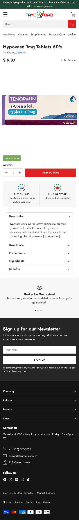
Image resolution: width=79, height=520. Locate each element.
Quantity (8, 165)
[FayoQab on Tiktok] (28, 480)
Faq (38, 502)
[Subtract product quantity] (6, 173)
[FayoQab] (39, 14)
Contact (29, 502)
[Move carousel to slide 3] (41, 310)
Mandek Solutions (46, 493)
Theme (46, 502)
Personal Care (57, 34)
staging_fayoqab (16, 52)
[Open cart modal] (73, 14)
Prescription (12, 158)
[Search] (72, 24)
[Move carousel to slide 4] (43, 310)
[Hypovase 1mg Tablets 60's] (39, 110)
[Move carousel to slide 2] (38, 310)
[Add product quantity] (19, 173)
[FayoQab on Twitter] (10, 480)
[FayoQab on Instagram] (22, 480)
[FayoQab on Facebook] (5, 480)
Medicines (9, 34)
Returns (19, 502)
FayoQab (28, 493)
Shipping (7, 502)
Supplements (38, 34)
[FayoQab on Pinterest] (16, 480)
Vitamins (23, 34)
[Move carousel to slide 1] (35, 310)
